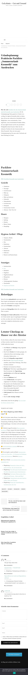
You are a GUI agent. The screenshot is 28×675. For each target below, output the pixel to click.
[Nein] (26, 671)
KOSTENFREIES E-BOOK (10, 446)
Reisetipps (5, 491)
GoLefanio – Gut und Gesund (14, 3)
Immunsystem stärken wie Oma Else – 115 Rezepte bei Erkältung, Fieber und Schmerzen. (14, 454)
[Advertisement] (14, 21)
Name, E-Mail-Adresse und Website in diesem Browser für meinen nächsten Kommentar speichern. (15, 637)
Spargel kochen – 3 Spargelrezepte (12, 567)
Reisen (23, 489)
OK (14, 673)
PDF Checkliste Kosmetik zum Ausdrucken (12, 179)
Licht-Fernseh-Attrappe (17, 360)
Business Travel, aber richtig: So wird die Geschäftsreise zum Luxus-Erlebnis (9, 533)
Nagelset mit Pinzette (9, 285)
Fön (5, 268)
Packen (10, 489)
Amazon (20, 456)
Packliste (16, 489)
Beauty (4, 489)
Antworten (9, 565)
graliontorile (7, 590)
